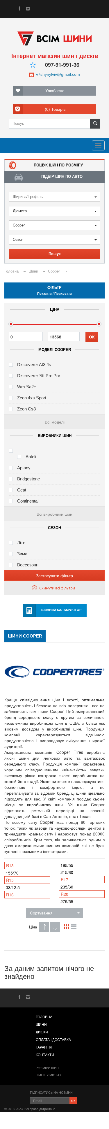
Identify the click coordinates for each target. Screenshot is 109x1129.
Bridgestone (28, 478)
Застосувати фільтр (54, 575)
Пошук (55, 254)
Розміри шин (47, 1068)
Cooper (19, 225)
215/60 (66, 872)
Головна (44, 1017)
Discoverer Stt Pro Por (38, 375)
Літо (21, 542)
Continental (27, 500)
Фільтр (54, 290)
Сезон (18, 239)
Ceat (21, 489)
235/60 (66, 887)
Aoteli (31, 456)
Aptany (24, 467)
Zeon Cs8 (26, 408)
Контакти (45, 1055)
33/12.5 (13, 887)
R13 (10, 865)
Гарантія (44, 1047)
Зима (22, 553)
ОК (92, 337)
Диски (42, 1032)
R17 (64, 879)
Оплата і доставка (53, 1040)
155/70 (12, 873)
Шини (41, 1025)
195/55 (66, 865)
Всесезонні (28, 564)
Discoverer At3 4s (34, 364)
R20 (64, 894)
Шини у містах (48, 1075)
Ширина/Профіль (28, 196)
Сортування (41, 913)
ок (73, 1100)
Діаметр (20, 211)
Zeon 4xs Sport (31, 397)
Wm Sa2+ (26, 386)
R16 (10, 895)
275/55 (66, 901)
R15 (10, 880)
